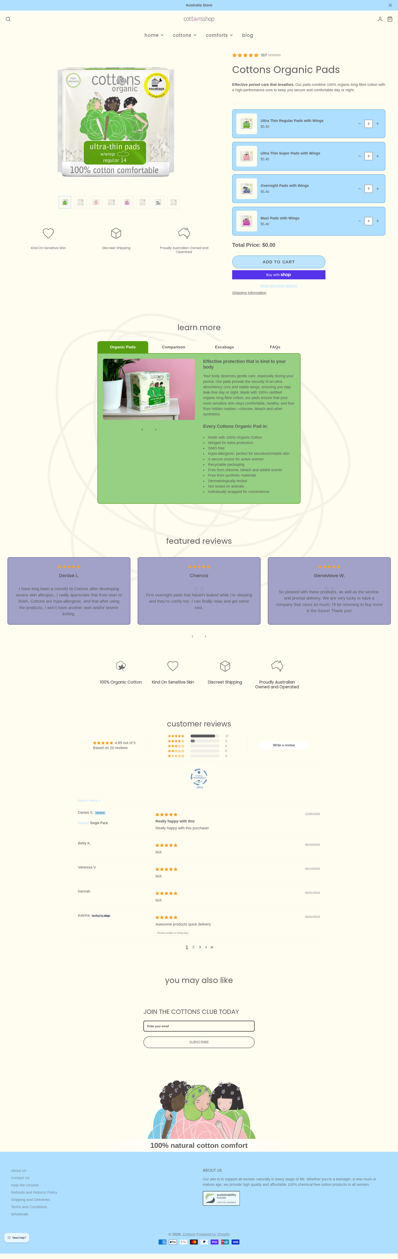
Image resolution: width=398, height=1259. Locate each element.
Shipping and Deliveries (30, 1200)
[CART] (390, 19)
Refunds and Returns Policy (34, 1192)
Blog (247, 35)
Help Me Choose (25, 1185)
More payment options (278, 286)
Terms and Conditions (29, 1207)
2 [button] (193, 947)
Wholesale (19, 1214)
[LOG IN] (380, 19)
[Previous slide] (192, 636)
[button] (176, 736)
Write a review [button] (284, 745)
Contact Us (20, 1178)
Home (151, 35)
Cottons (182, 35)
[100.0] (199, 777)
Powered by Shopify (213, 1234)
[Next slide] (205, 636)
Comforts (217, 35)
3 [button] (200, 947)
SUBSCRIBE (199, 1042)
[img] (166, 815)
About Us (18, 1171)
